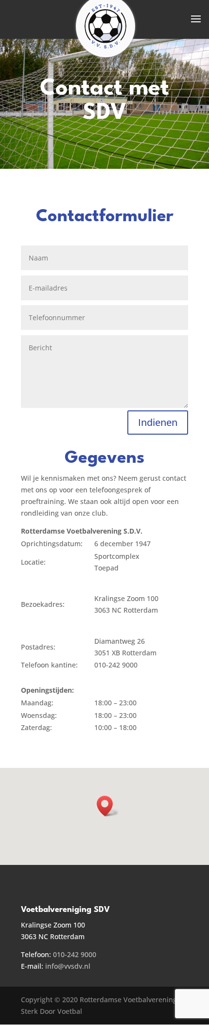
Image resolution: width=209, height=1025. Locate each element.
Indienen (157, 422)
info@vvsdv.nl (67, 966)
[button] (108, 806)
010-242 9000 (74, 954)
